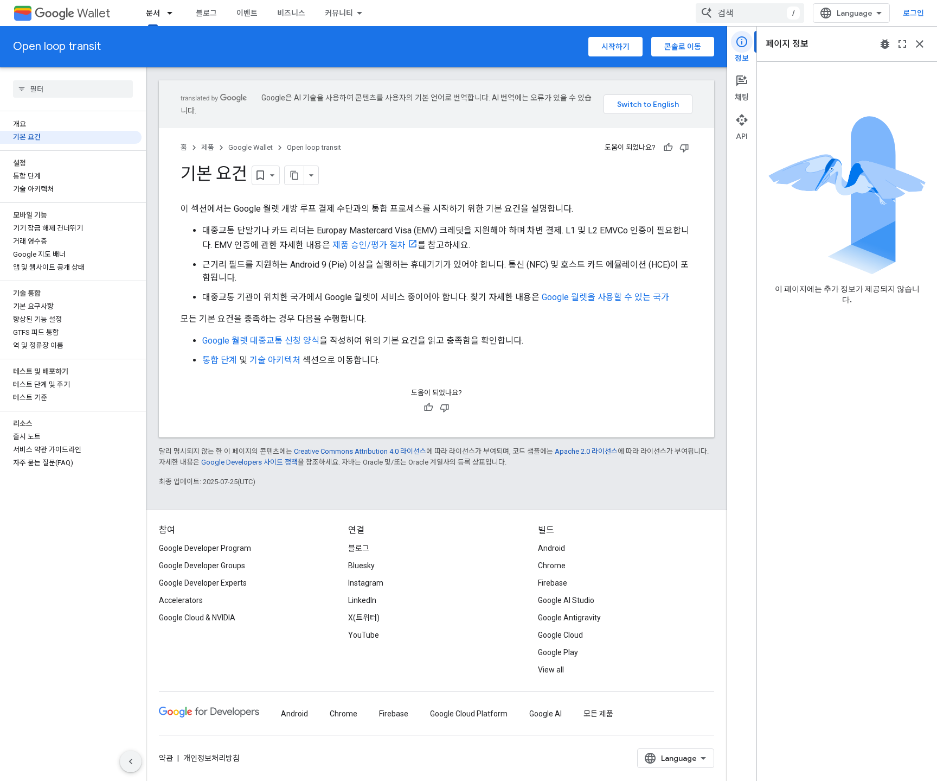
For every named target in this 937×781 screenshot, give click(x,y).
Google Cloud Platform (469, 713)
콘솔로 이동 (682, 47)
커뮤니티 (339, 13)
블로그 (206, 13)
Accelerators (181, 600)
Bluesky (361, 565)
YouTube (363, 635)
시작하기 (615, 47)
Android (551, 548)
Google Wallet (250, 147)
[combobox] (750, 13)
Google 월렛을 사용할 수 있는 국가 (605, 297)
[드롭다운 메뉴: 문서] (173, 13)
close (919, 43)
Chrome (552, 565)
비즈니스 (291, 13)
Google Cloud (560, 635)
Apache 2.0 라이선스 (586, 451)
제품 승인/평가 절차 (369, 245)
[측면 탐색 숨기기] (131, 761)
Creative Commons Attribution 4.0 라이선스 (360, 451)
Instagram (365, 583)
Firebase (552, 583)
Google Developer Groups (202, 565)
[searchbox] (73, 89)
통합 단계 (219, 360)
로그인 (913, 13)
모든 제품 (598, 713)
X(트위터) (364, 617)
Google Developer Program (205, 548)
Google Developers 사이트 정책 (249, 462)
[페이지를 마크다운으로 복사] (294, 175)
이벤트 (247, 13)
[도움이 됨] (668, 147)
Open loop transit (57, 46)
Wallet (93, 13)
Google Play (558, 652)
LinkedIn (362, 600)
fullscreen (902, 43)
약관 (166, 758)
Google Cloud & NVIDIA (197, 617)
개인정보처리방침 (211, 758)
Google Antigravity (569, 617)
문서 (153, 13)
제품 (207, 147)
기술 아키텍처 (274, 360)
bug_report (884, 43)
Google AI (545, 713)
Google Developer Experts (203, 583)
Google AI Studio (566, 600)
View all (551, 669)
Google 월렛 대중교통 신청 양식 (260, 340)
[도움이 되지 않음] (684, 147)
